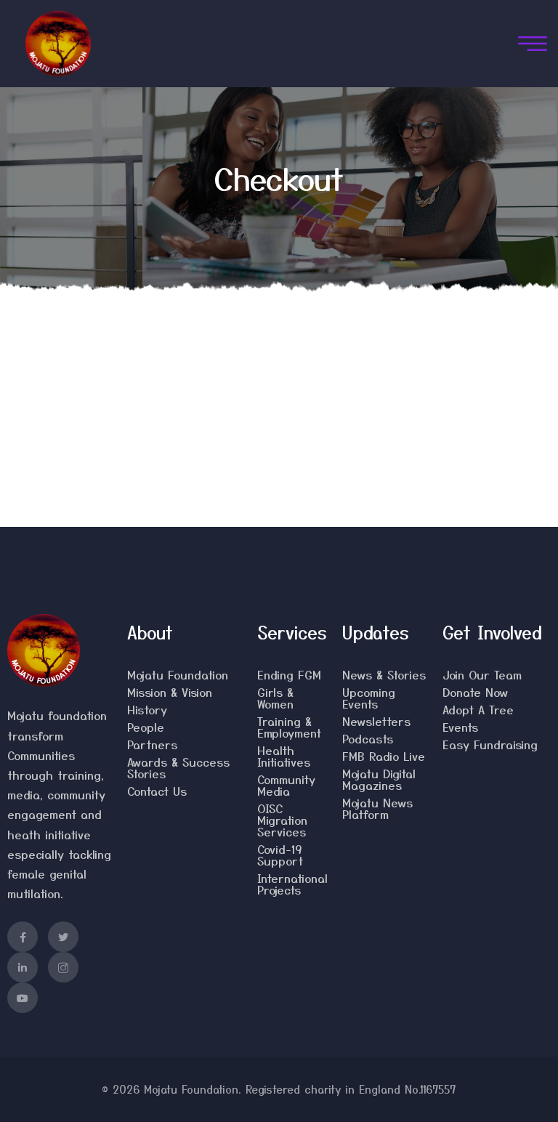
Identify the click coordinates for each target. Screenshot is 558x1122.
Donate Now (475, 692)
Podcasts (367, 738)
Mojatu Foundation (177, 674)
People (145, 726)
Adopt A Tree (478, 709)
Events (460, 726)
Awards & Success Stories (178, 767)
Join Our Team (482, 674)
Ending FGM (289, 674)
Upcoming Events (368, 697)
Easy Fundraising (490, 744)
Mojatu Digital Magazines (379, 779)
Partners (152, 744)
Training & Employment (289, 726)
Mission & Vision (169, 692)
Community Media (286, 784)
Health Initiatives (283, 755)
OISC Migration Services (282, 819)
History (147, 709)
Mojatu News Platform (377, 808)
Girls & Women (275, 697)
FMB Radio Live (383, 755)
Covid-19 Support (280, 854)
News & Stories (384, 674)
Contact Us (157, 790)
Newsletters (376, 721)
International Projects (292, 883)
